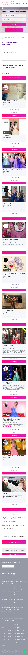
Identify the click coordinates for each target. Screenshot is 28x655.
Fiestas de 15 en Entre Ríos (19, 630)
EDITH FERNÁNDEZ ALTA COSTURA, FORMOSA (14, 274)
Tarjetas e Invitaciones (8, 607)
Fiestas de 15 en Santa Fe (7, 640)
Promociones (18, 8)
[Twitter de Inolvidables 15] (3, 573)
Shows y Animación (19, 605)
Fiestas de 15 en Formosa (7, 631)
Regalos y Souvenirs (8, 602)
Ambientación (7, 586)
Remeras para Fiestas (20, 602)
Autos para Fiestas (19, 586)
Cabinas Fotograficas (20, 589)
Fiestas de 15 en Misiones (19, 634)
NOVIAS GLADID (8, 418)
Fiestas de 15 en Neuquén (7, 636)
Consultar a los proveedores (14, 77)
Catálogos (8, 8)
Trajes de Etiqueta (19, 607)
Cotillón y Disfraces (19, 594)
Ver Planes (18, 3)
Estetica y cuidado (19, 597)
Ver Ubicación (14, 109)
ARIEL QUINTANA (8, 310)
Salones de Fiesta (7, 605)
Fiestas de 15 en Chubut (7, 628)
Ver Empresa (13, 112)
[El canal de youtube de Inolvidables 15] (5, 573)
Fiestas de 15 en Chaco (18, 627)
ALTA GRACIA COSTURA (10, 101)
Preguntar (14, 115)
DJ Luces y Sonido (8, 597)
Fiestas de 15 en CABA (6, 622)
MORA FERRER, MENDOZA (11, 239)
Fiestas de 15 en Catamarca (19, 625)
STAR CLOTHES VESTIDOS (11, 203)
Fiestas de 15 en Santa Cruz (19, 639)
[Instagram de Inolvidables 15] (13, 573)
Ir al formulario (8, 566)
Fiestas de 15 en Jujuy (18, 631)
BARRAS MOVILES (6, 589)
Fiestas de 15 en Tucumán (19, 643)
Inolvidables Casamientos (12, 3)
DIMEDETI (6, 136)
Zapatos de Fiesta (8, 611)
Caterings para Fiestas (8, 594)
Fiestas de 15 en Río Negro (19, 636)
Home (3, 37)
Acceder (25, 3)
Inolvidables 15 (5, 3)
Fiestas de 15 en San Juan (19, 637)
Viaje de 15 (17, 609)
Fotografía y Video (8, 599)
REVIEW (5, 493)
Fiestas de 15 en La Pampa (7, 633)
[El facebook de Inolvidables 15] (11, 573)
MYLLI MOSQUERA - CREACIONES (13, 456)
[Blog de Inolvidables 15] (8, 573)
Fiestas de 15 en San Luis (7, 639)
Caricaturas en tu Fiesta (9, 591)
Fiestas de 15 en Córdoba (19, 628)
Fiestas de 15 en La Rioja (19, 633)
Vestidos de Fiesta (8, 609)
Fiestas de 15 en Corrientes (7, 630)
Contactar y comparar (14, 542)
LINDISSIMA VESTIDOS (10, 345)
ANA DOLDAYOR (8, 382)
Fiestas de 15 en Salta (6, 637)
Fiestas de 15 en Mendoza (7, 634)
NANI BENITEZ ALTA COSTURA (12, 169)
